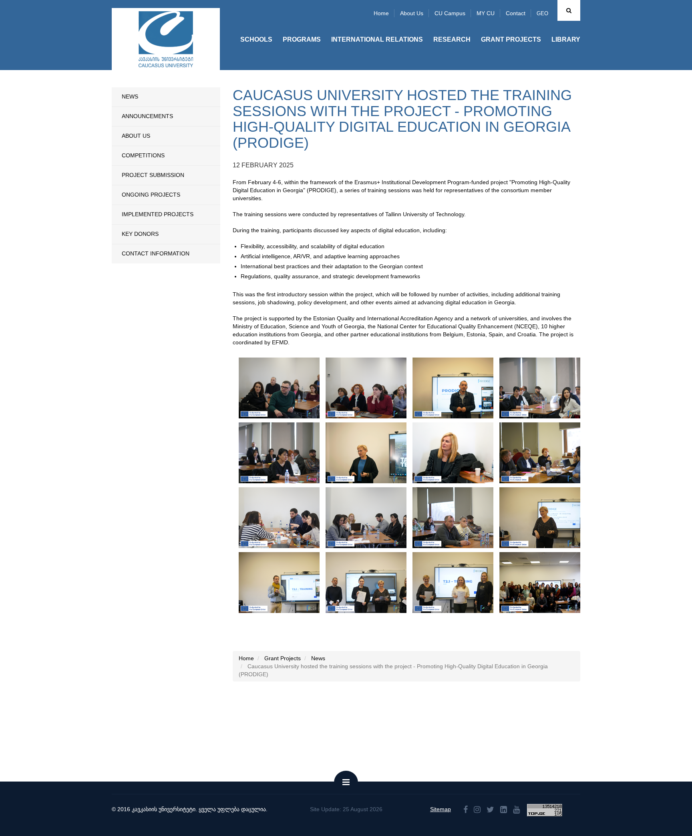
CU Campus (450, 13)
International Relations (377, 39)
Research (452, 39)
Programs (302, 39)
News (130, 96)
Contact (515, 13)
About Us (136, 136)
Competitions (143, 155)
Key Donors (140, 234)
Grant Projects (511, 39)
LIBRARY (565, 39)
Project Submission (153, 175)
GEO (542, 13)
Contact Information (155, 253)
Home (381, 13)
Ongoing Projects (151, 194)
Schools (256, 39)
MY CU (486, 13)
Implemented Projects (157, 214)
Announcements (147, 116)
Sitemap (440, 809)
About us (411, 13)
